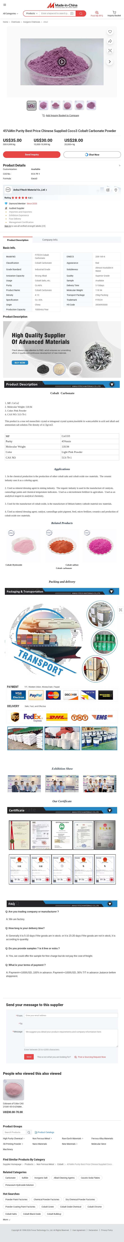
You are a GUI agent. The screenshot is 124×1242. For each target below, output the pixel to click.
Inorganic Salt (40, 1177)
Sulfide (25, 1177)
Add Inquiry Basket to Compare (62, 115)
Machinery (8, 1149)
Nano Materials (40, 1143)
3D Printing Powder (12, 1143)
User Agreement (78, 1230)
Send (29, 1056)
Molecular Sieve (98, 1143)
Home (5, 22)
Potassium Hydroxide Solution (19, 1185)
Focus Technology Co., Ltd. (42, 1230)
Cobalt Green (48, 1206)
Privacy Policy (107, 1230)
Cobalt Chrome (95, 1206)
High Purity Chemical (13, 1138)
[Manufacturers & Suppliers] (62, 5)
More (5, 1219)
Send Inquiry (32, 154)
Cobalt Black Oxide (32, 1213)
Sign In (8, 226)
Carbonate (10, 1177)
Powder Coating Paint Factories (20, 1206)
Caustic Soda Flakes (90, 1177)
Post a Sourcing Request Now (90, 1056)
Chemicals (15, 22)
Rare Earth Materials (71, 1138)
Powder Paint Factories (16, 1199)
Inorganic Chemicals (31, 22)
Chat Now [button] (94, 154)
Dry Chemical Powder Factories (80, 1199)
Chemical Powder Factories (46, 1199)
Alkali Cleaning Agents (64, 1177)
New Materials (68, 1143)
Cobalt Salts (11, 1213)
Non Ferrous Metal (41, 1138)
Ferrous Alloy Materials (102, 1138)
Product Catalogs (45, 1132)
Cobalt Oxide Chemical (70, 1206)
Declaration (93, 1230)
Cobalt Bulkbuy (54, 1213)
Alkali (45, 22)
